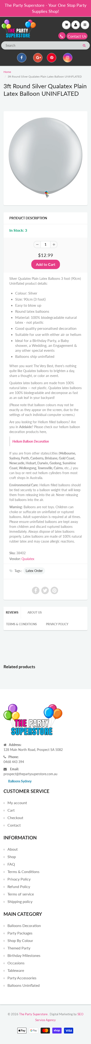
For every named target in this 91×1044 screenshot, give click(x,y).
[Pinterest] (51, 57)
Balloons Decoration (24, 925)
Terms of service (20, 894)
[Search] (84, 45)
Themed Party (18, 948)
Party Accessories (21, 978)
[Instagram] (67, 57)
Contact (14, 825)
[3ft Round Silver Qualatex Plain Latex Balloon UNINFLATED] (45, 157)
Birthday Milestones (23, 955)
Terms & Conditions (21, 624)
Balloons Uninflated (23, 985)
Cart (11, 810)
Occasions (15, 963)
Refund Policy (18, 886)
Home (7, 72)
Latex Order (34, 571)
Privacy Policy (57, 624)
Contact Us (77, 36)
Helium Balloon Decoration (30, 441)
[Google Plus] (37, 57)
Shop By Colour (20, 940)
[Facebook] (21, 57)
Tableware (15, 970)
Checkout (15, 817)
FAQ (11, 864)
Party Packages (19, 933)
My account (17, 802)
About (12, 849)
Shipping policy (19, 901)
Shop (11, 856)
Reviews (12, 612)
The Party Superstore (33, 1014)
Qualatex (27, 559)
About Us (35, 612)
